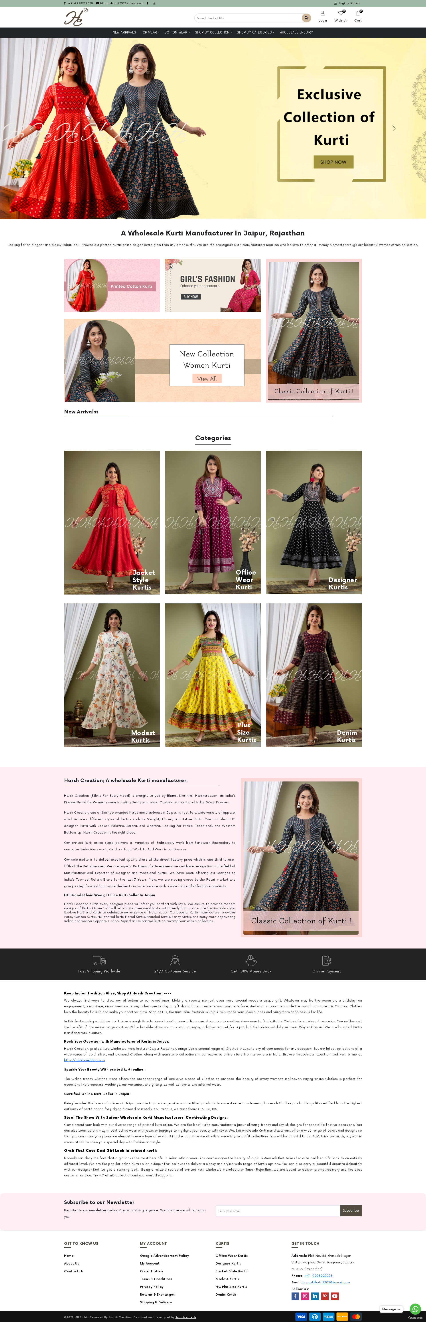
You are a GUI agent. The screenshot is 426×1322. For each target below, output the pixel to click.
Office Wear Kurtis (232, 1256)
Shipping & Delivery (156, 1302)
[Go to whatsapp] (415, 1309)
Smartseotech (186, 1317)
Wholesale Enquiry (296, 32)
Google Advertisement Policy (164, 1256)
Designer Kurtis (228, 1263)
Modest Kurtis (227, 1279)
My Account (150, 1263)
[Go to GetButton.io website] (415, 1317)
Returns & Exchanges (157, 1294)
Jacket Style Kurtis (232, 1271)
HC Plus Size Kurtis (231, 1287)
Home (69, 1256)
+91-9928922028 (80, 3)
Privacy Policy (152, 1287)
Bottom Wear (176, 32)
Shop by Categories (254, 32)
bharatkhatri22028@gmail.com (122, 3)
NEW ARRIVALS (124, 32)
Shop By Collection (212, 32)
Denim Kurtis (226, 1294)
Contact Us (73, 1271)
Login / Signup (349, 3)
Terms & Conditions (156, 1279)
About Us (71, 1263)
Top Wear (149, 32)
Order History (151, 1271)
